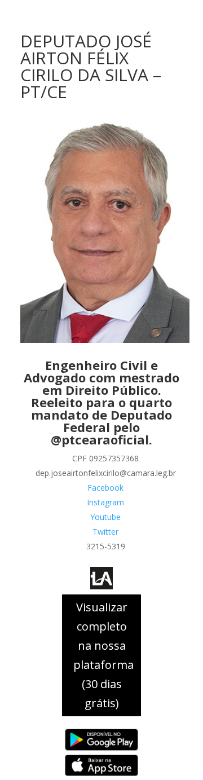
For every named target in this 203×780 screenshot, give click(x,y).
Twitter (105, 531)
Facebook (105, 487)
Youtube (105, 517)
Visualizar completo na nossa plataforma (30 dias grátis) (103, 655)
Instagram (105, 502)
